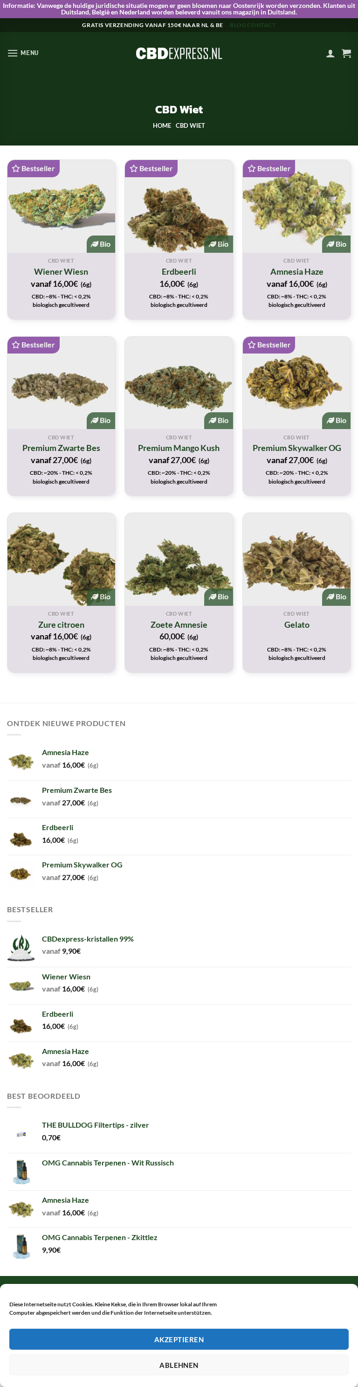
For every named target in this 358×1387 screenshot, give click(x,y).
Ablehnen (179, 1365)
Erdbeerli (179, 271)
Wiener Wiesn (61, 271)
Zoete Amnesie (179, 624)
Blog (238, 24)
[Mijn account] (330, 53)
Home (162, 125)
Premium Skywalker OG (297, 448)
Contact (261, 24)
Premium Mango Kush (179, 448)
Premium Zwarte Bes (61, 448)
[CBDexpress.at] (179, 53)
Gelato (297, 624)
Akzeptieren (179, 1339)
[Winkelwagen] (346, 53)
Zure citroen (61, 624)
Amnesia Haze (297, 271)
